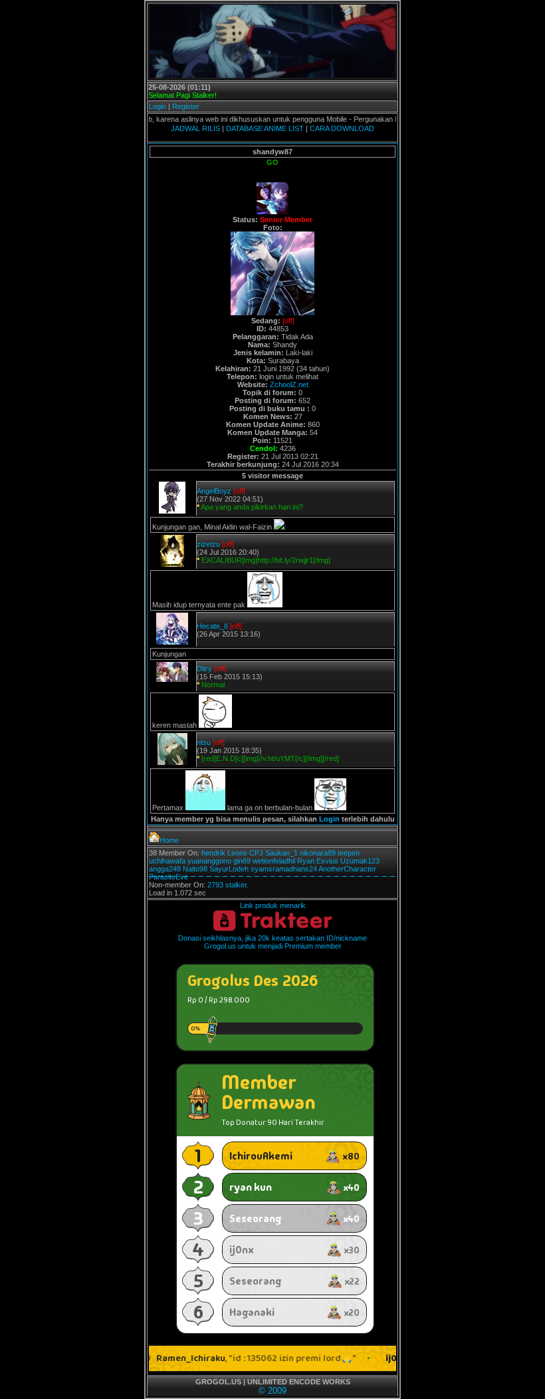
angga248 (165, 869)
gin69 (242, 861)
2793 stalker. (228, 885)
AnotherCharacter (347, 869)
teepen (349, 853)
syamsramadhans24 (284, 869)
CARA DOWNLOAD (342, 128)
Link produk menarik (273, 905)
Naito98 (195, 869)
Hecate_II (212, 626)
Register (185, 106)
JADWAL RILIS (195, 128)
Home (169, 840)
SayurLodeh (229, 869)
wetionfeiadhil (274, 861)
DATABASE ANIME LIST (265, 128)
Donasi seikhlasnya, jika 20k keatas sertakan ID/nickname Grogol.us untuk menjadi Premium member (272, 942)
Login (157, 106)
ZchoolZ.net (289, 385)
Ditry (204, 669)
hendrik (213, 853)
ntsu (204, 742)
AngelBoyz (214, 491)
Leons (237, 853)
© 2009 (272, 1391)
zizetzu (208, 544)
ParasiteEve (168, 877)
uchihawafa (167, 861)
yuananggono (209, 861)
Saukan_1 (281, 853)
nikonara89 (318, 853)
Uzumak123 (360, 861)
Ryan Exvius (317, 861)
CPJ (256, 853)
